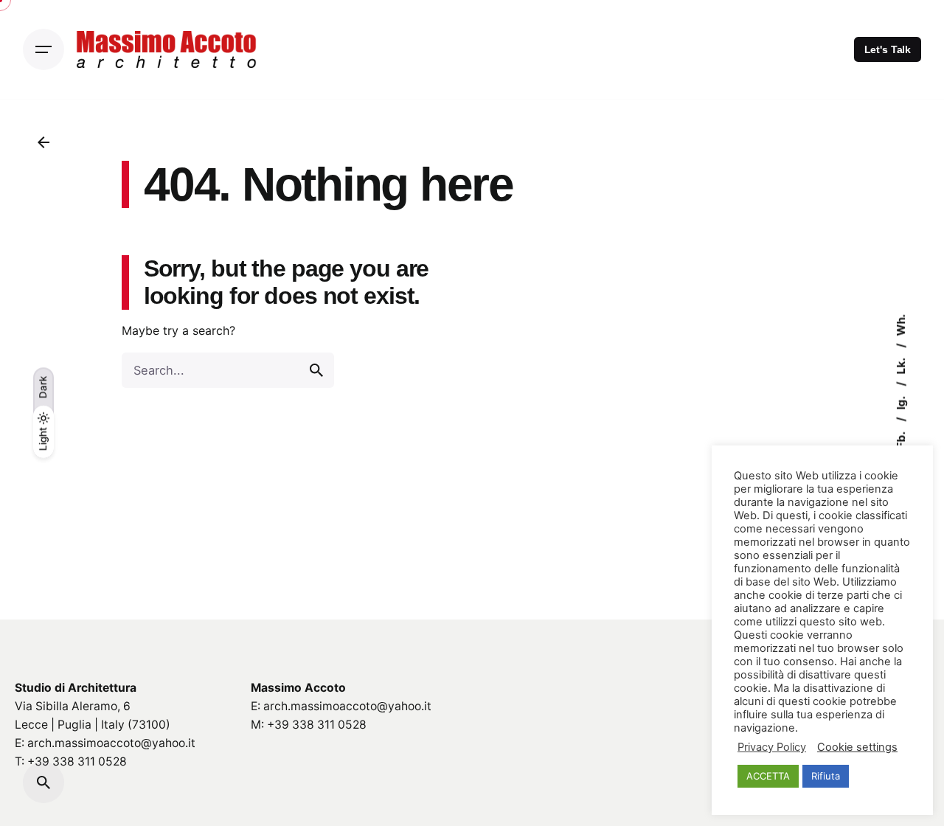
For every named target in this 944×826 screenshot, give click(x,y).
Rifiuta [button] (825, 776)
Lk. (901, 365)
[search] (316, 370)
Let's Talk (888, 49)
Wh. (901, 325)
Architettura (102, 688)
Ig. (901, 402)
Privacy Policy (772, 747)
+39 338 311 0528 (77, 761)
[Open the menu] (43, 49)
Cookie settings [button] (857, 747)
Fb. (901, 439)
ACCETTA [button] (768, 776)
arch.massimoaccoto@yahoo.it (111, 743)
